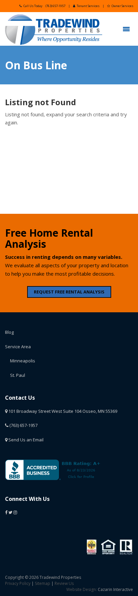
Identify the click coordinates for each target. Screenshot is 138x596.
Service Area (18, 347)
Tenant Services (88, 6)
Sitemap (42, 583)
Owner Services (122, 6)
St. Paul (17, 375)
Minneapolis (22, 361)
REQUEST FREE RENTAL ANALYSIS (69, 292)
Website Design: (81, 589)
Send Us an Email (25, 440)
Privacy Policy (17, 583)
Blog (9, 332)
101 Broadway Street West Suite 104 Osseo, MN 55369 (62, 411)
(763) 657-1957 (55, 6)
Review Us (64, 583)
